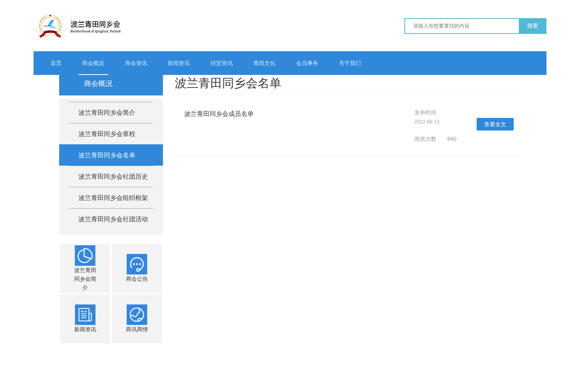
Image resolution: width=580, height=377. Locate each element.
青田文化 (264, 63)
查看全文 (495, 124)
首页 (56, 63)
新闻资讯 (179, 63)
